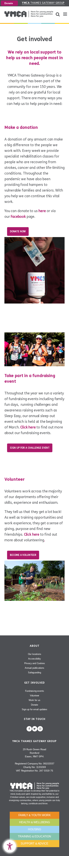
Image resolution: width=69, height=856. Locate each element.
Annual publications (34, 668)
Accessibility (34, 658)
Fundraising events (34, 691)
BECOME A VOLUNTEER (23, 555)
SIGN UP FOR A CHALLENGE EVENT (30, 447)
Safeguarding (34, 672)
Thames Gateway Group (43, 2)
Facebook (18, 217)
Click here (28, 427)
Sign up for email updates (34, 709)
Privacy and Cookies (34, 663)
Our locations (34, 654)
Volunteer (34, 695)
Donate (8, 3)
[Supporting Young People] (28, 14)
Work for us (34, 700)
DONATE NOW (18, 231)
